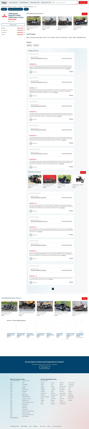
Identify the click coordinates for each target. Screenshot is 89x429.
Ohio (61, 396)
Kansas (52, 386)
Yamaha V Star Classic (26, 398)
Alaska (42, 384)
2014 (11, 395)
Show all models (25, 416)
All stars (35, 45)
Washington (70, 395)
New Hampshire (63, 386)
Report (71, 71)
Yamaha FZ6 (24, 405)
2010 (11, 402)
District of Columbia (45, 396)
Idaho (42, 402)
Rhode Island (62, 403)
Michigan (53, 396)
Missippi (52, 400)
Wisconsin (70, 398)
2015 (11, 393)
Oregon (61, 400)
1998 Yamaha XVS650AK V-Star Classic (39, 58)
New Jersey (62, 388)
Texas (69, 388)
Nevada (61, 384)
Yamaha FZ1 (24, 407)
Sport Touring (25, 389)
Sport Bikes (24, 391)
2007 (11, 407)
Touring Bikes (25, 384)
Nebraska (62, 382)
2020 (11, 384)
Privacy (48, 426)
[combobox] (30, 45)
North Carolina (63, 393)
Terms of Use (42, 426)
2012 (11, 398)
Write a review (83, 2)
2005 (11, 410)
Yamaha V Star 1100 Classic (27, 402)
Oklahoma (62, 398)
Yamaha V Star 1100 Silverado (28, 411)
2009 (11, 403)
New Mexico (62, 389)
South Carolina (71, 382)
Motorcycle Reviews (13, 2)
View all (84, 14)
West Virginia (71, 396)
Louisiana (53, 389)
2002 (11, 416)
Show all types (25, 394)
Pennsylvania (62, 402)
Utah (69, 389)
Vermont (70, 391)
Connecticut (43, 393)
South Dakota (71, 384)
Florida (42, 398)
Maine (52, 391)
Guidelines (35, 426)
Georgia (42, 400)
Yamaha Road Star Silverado (27, 414)
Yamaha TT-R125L (26, 412)
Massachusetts (54, 395)
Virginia (69, 393)
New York (62, 391)
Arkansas (43, 388)
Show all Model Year (14, 417)
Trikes (23, 382)
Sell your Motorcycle (34, 2)
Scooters (24, 393)
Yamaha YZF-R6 (25, 400)
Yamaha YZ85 (25, 409)
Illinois (42, 403)
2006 (11, 409)
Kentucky (53, 388)
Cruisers (3, 9)
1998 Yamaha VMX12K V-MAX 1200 (38, 106)
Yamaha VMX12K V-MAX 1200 (15, 9)
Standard (24, 388)
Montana (53, 403)
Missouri (53, 402)
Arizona (42, 386)
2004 (11, 412)
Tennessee (70, 386)
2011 (11, 400)
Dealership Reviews (24, 2)
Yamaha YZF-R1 (25, 404)
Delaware (43, 395)
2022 (11, 382)
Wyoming (70, 400)
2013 (11, 396)
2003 (11, 414)
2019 (11, 386)
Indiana (52, 382)
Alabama (42, 382)
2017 (11, 389)
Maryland (53, 393)
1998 (26, 9)
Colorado (43, 391)
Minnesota (53, 398)
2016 (11, 391)
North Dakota (62, 395)
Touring (23, 386)
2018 (11, 388)
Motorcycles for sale (46, 2)
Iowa (52, 384)
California (43, 389)
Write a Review (44, 367)
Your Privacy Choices (56, 426)
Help (30, 426)
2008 (11, 405)
